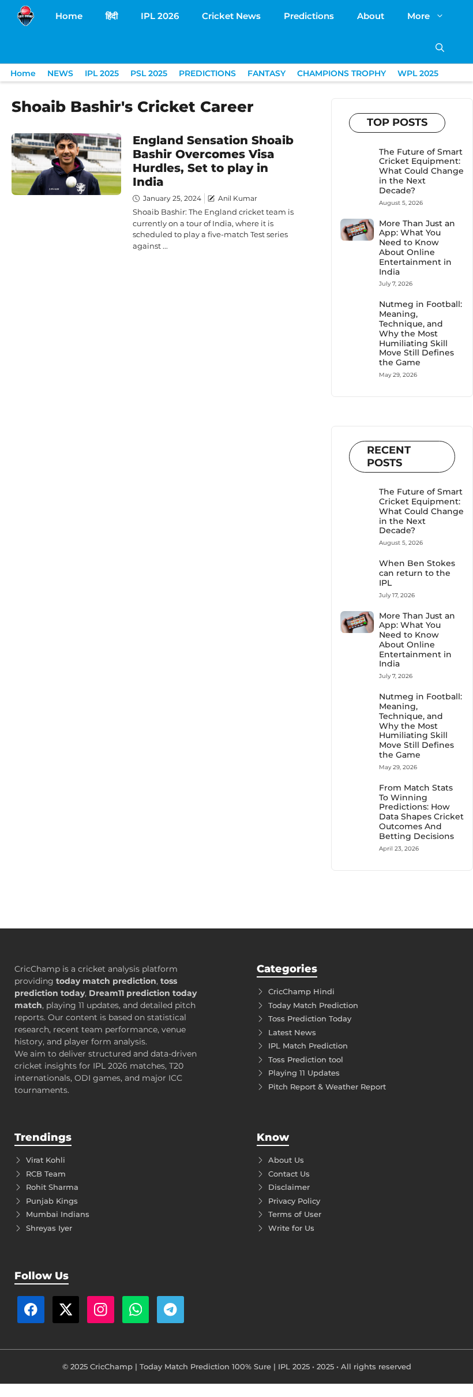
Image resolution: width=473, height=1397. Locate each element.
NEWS (60, 73)
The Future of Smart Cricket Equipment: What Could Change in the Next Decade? (421, 171)
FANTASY (266, 73)
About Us (286, 1159)
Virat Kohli (45, 1159)
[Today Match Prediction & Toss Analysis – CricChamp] (25, 16)
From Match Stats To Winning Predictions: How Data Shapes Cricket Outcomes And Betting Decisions (421, 811)
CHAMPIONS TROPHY (341, 73)
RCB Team (46, 1173)
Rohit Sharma (52, 1187)
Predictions (309, 15)
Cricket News (231, 15)
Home (68, 15)
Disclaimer (289, 1187)
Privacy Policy (294, 1200)
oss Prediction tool (307, 1059)
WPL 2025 (417, 73)
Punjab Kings (52, 1200)
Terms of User (294, 1214)
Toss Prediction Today (309, 1018)
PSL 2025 (148, 73)
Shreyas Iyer (49, 1228)
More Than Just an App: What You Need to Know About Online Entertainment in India (417, 247)
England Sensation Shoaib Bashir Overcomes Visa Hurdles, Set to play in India (213, 161)
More (418, 15)
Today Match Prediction (313, 1005)
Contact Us (289, 1173)
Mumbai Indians (57, 1214)
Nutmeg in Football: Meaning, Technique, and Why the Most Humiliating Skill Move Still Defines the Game (420, 333)
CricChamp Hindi (301, 991)
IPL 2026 (160, 15)
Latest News (292, 1032)
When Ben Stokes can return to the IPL (417, 573)
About (370, 15)
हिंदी (112, 15)
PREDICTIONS (207, 73)
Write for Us (291, 1228)
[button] (440, 47)
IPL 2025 (102, 73)
